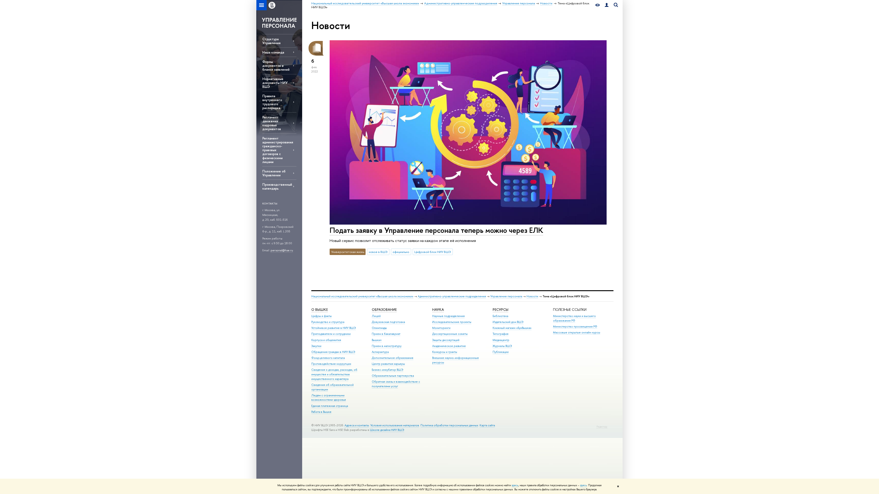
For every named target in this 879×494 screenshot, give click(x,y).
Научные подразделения (448, 316)
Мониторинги (441, 328)
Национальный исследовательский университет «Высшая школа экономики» (362, 296)
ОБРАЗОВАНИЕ (384, 309)
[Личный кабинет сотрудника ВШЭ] (606, 5)
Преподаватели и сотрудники (331, 334)
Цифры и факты (321, 316)
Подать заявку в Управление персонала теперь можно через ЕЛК (436, 230)
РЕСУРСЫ (500, 309)
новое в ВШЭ (378, 252)
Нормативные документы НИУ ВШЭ (275, 83)
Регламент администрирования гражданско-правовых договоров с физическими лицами (277, 150)
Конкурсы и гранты (444, 352)
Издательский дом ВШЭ (508, 322)
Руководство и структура (327, 322)
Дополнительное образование (392, 358)
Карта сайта (487, 425)
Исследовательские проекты (451, 322)
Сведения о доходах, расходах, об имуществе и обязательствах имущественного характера (334, 374)
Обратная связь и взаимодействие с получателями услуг (396, 384)
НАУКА (438, 309)
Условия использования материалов (394, 425)
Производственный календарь (277, 186)
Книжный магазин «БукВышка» (512, 328)
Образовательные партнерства (393, 376)
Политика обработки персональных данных (449, 425)
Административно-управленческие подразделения (452, 296)
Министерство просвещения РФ (575, 326)
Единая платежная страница (329, 406)
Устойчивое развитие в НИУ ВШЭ (333, 328)
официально (401, 252)
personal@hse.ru (282, 250)
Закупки (316, 346)
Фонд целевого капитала (328, 358)
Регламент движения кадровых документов (271, 123)
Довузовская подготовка (388, 322)
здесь (515, 485)
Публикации (501, 352)
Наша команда (273, 52)
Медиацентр (501, 340)
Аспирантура (380, 352)
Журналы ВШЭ (502, 346)
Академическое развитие (449, 346)
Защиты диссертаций (445, 340)
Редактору (602, 426)
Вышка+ (377, 340)
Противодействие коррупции (331, 364)
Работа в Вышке (321, 412)
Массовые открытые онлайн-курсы (576, 332)
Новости (532, 296)
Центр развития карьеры (388, 364)
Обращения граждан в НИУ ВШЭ (333, 352)
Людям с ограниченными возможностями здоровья (328, 397)
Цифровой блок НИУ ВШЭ (432, 252)
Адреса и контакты (357, 425)
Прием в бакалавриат (386, 334)
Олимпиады (379, 328)
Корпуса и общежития (326, 340)
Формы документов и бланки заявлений (276, 65)
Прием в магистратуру (387, 346)
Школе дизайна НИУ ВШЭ (387, 430)
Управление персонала (506, 296)
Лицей (376, 316)
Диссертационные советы (450, 334)
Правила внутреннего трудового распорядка (272, 102)
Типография (500, 334)
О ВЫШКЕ (319, 309)
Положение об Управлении (273, 173)
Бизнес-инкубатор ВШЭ (387, 370)
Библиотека (500, 316)
